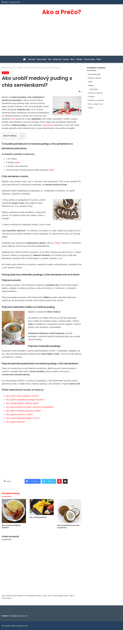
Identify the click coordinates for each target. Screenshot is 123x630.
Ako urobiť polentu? (38, 517)
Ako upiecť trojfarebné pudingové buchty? (25, 399)
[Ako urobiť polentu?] (42, 507)
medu (16, 162)
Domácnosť (57, 59)
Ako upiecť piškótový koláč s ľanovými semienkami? (30, 407)
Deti (49, 59)
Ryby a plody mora (95, 104)
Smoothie (94, 89)
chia (13, 119)
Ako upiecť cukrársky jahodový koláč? (23, 410)
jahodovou (48, 125)
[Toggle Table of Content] (21, 136)
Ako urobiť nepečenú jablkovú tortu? (22, 418)
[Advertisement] (61, 38)
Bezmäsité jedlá (94, 74)
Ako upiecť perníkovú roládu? (19, 414)
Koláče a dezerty (94, 78)
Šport (72, 59)
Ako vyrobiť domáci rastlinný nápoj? (22, 403)
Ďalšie (99, 59)
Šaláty (90, 108)
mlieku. (58, 243)
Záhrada (79, 59)
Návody (66, 59)
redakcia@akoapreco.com (18, 616)
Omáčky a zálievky (95, 93)
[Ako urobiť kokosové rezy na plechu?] (69, 511)
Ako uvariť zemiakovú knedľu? (11, 526)
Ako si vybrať (41, 59)
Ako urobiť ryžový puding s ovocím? (22, 396)
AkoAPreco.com (9, 68)
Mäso (90, 82)
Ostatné (91, 97)
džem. (52, 170)
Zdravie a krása (89, 59)
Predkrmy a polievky (96, 100)
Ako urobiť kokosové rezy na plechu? (68, 526)
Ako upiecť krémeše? (15, 422)
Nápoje (91, 85)
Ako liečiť (31, 59)
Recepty (20, 68)
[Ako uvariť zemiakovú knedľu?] (14, 511)
